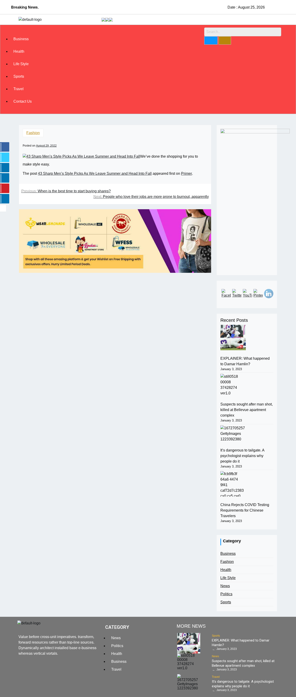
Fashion (33, 133)
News (225, 586)
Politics (226, 594)
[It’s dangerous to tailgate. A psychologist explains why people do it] (233, 433)
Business (21, 39)
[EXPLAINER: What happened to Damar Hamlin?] (233, 337)
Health (18, 51)
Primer (186, 173)
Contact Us (22, 101)
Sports (18, 76)
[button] (103, 30)
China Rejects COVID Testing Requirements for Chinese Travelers (244, 510)
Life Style (21, 64)
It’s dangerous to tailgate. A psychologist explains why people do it (242, 455)
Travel (18, 89)
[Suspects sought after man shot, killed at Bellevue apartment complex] (233, 385)
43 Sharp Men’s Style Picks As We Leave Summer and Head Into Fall (95, 173)
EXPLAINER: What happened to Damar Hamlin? (245, 361)
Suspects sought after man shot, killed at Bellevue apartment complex (246, 409)
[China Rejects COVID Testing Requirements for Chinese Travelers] (233, 484)
